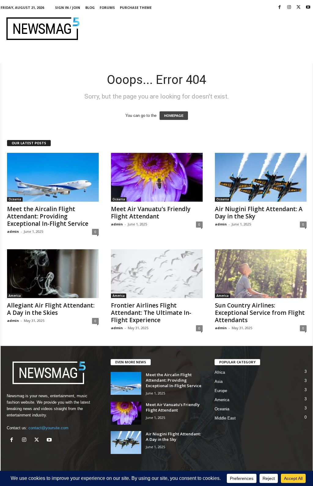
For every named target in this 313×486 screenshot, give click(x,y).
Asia (219, 381)
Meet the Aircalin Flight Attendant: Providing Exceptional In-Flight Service (47, 216)
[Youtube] (308, 7)
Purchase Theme (136, 7)
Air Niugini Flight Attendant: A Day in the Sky (259, 212)
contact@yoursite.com (48, 428)
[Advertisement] (201, 28)
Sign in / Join (67, 7)
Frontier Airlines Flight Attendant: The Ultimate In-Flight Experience (151, 312)
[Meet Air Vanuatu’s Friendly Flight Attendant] (157, 177)
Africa (220, 372)
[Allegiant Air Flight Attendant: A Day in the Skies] (53, 273)
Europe (221, 390)
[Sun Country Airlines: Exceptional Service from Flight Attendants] (261, 273)
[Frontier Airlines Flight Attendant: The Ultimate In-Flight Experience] (157, 273)
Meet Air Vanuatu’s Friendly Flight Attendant (150, 212)
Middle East (225, 418)
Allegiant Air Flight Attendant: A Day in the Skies (50, 309)
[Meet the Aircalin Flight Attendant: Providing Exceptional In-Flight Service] (53, 177)
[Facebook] (279, 7)
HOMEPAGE (173, 115)
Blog (90, 7)
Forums (107, 7)
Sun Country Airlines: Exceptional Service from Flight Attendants (260, 312)
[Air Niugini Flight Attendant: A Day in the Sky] (261, 177)
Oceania (15, 199)
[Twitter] (298, 7)
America (15, 295)
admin (13, 231)
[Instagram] (289, 7)
